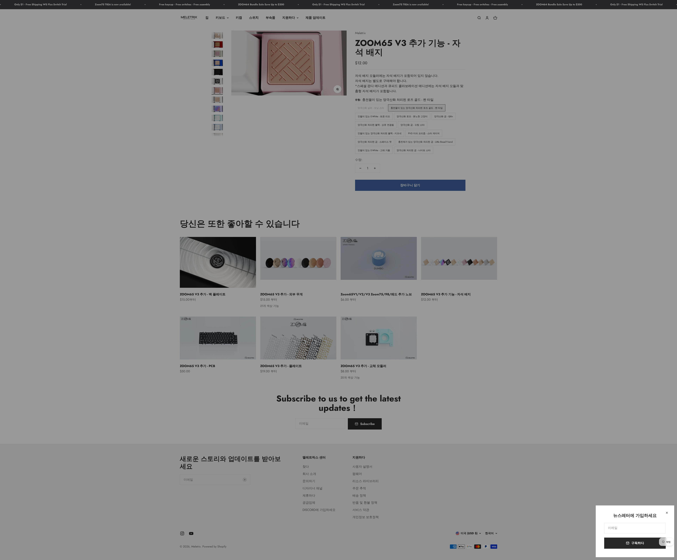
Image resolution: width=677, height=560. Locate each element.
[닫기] (667, 512)
